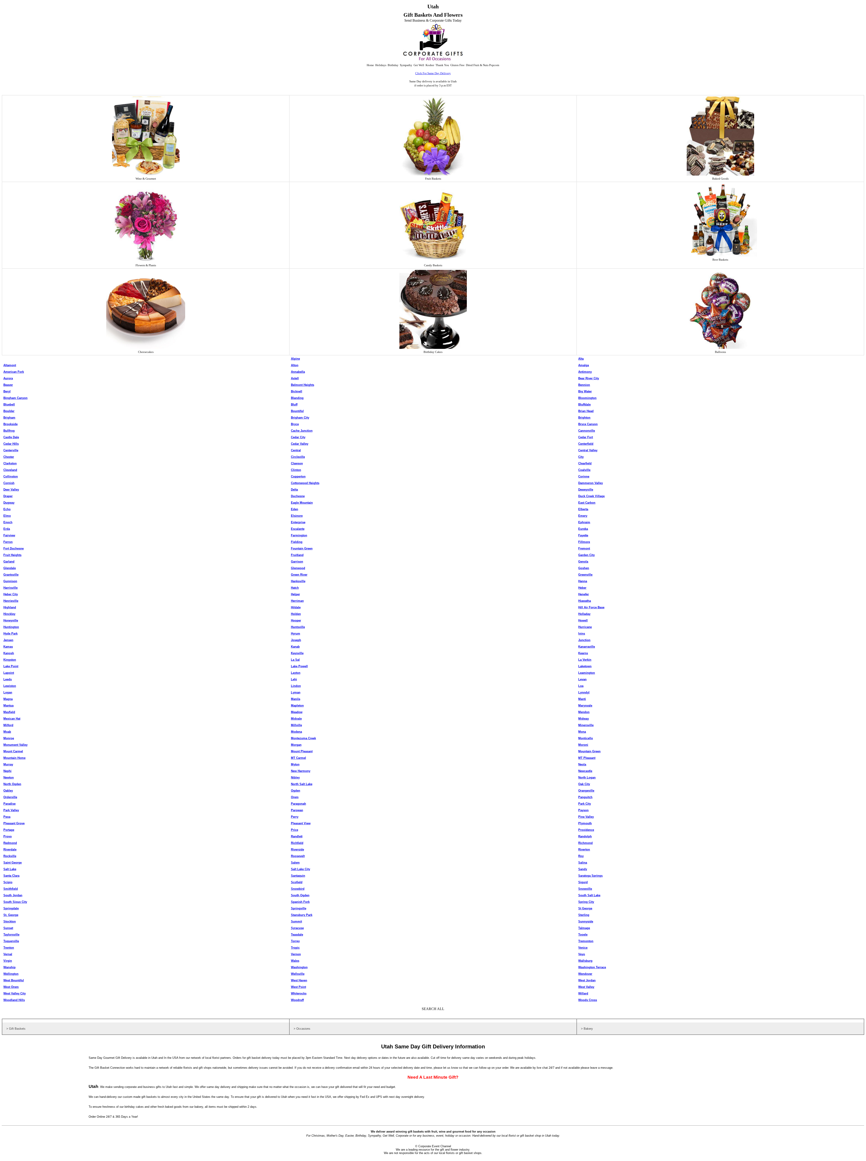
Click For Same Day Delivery (433, 73)
